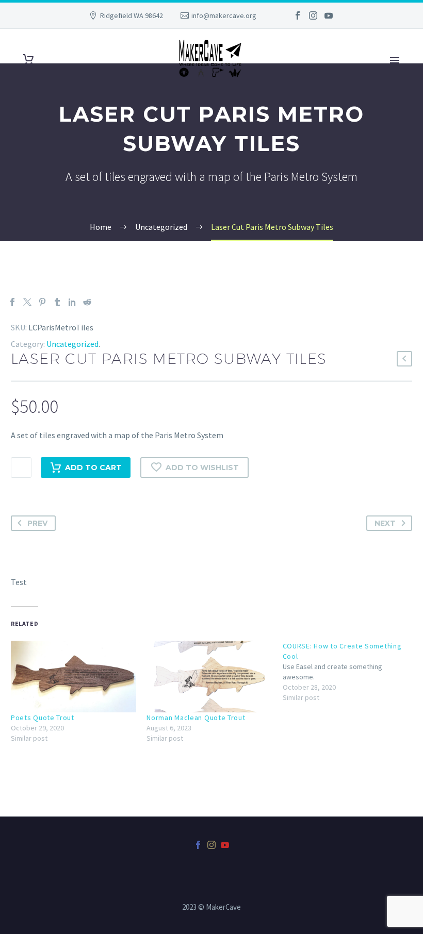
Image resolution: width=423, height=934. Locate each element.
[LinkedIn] (72, 302)
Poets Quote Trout (42, 717)
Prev (37, 523)
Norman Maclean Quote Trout (196, 717)
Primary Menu (394, 60)
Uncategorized (72, 344)
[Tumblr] (57, 302)
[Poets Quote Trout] (73, 676)
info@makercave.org (223, 15)
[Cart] (28, 59)
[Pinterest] (42, 302)
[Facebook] (297, 15)
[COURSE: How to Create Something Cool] (350, 672)
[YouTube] (328, 15)
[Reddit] (87, 302)
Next (385, 523)
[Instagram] (313, 15)
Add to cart (93, 467)
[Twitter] (27, 302)
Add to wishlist (202, 467)
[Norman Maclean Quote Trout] (209, 676)
